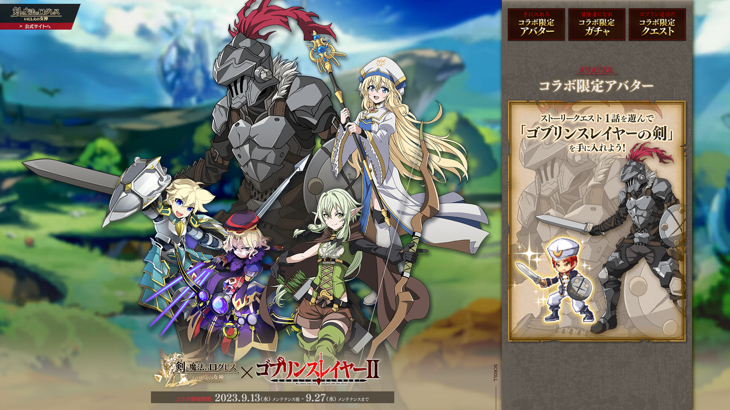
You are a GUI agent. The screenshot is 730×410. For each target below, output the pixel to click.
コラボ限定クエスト (657, 25)
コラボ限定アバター (536, 25)
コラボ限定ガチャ (597, 25)
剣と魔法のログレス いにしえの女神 (40, 17)
